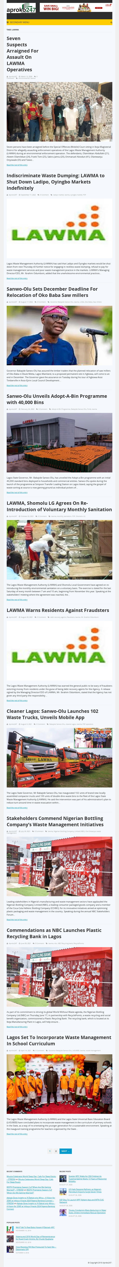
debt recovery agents (58, 617)
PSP (84, 195)
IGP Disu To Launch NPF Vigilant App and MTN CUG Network (81, 1201)
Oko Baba (88, 302)
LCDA (82, 302)
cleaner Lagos (71, 724)
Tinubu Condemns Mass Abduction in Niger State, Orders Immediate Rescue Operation (87, 1211)
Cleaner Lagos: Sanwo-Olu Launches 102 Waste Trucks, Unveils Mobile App (52, 714)
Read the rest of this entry (17, 165)
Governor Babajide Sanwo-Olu (61, 302)
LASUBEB (75, 1050)
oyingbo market (76, 195)
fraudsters (70, 617)
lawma (32, 78)
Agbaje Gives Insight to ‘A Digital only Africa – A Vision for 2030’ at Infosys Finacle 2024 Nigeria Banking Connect (31, 1206)
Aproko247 (107, 1262)
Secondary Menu (19, 22)
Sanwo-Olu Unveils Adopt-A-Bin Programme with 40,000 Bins (57, 399)
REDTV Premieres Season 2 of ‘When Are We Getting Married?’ (29, 1191)
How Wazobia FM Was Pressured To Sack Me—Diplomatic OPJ (36, 1248)
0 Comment (44, 195)
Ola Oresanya (90, 831)
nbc (55, 943)
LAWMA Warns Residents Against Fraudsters (58, 610)
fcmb (89, 409)
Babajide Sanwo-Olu (78, 409)
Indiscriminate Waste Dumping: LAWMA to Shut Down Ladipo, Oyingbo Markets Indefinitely (56, 181)
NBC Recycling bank (65, 943)
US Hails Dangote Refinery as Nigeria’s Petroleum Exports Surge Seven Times (85, 1190)
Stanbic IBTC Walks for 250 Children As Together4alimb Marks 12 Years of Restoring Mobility (88, 1179)
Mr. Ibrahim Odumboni (90, 617)
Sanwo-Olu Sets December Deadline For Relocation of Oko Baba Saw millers (52, 292)
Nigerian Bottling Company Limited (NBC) (69, 831)
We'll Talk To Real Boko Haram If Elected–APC (35, 1227)
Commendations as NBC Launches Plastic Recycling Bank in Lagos (54, 933)
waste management (93, 1050)
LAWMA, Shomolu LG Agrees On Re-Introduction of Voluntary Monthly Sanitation (59, 506)
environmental (24, 78)
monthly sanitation (64, 516)
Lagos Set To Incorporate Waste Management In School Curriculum (59, 1040)
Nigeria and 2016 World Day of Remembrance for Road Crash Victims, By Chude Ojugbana (35, 1237)
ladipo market (58, 195)
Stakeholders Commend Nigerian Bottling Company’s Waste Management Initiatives (55, 821)
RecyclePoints (79, 943)
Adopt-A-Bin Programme (61, 409)
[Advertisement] (79, 52)
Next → (66, 1151)
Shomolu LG (80, 516)
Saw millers (97, 302)
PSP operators (88, 724)
